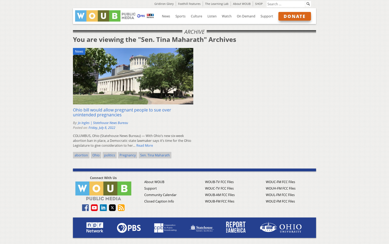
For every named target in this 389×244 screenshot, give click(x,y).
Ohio (96, 155)
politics (109, 155)
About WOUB (242, 4)
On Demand (246, 16)
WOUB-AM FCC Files (220, 195)
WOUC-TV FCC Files (219, 188)
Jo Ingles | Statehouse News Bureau (103, 123)
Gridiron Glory (164, 4)
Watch (227, 16)
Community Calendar (160, 195)
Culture (196, 16)
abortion (81, 155)
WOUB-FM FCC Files (219, 201)
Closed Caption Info (159, 201)
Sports (180, 16)
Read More (144, 145)
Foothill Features (189, 4)
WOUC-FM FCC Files (280, 182)
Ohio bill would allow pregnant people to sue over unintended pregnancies (122, 112)
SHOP (259, 4)
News (166, 16)
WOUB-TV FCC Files (219, 182)
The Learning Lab (217, 4)
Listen (212, 16)
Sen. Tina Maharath (155, 155)
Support (267, 16)
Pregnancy (128, 155)
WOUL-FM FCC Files (280, 195)
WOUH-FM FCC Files (281, 188)
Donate (295, 16)
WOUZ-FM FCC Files (280, 201)
